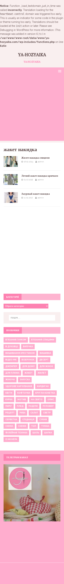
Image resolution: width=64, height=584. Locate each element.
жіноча (10, 379)
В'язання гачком (15, 339)
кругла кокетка (45, 393)
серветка (11, 419)
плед (20, 406)
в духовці (11, 346)
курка (8, 399)
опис (50, 399)
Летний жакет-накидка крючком (39, 175)
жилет (42, 373)
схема (9, 426)
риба (22, 412)
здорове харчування (18, 386)
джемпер (11, 366)
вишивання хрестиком (20, 353)
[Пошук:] (32, 318)
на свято (36, 399)
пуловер (48, 406)
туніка (45, 426)
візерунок (28, 359)
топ (33, 426)
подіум (33, 406)
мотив (21, 399)
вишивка (45, 353)
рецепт (10, 412)
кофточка (23, 393)
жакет (28, 373)
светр (47, 412)
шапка (48, 432)
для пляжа (12, 373)
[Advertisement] (32, 109)
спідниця (28, 419)
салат (34, 412)
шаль (35, 432)
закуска (25, 379)
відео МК (11, 359)
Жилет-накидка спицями (35, 157)
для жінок (46, 366)
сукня (43, 419)
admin (41, 162)
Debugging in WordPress (14, 30)
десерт (44, 359)
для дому (28, 366)
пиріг (8, 406)
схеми (22, 426)
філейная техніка (16, 432)
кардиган (43, 386)
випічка (28, 346)
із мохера (11, 439)
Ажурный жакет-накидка (35, 193)
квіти (8, 393)
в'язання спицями (42, 339)
